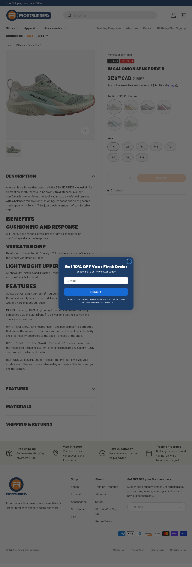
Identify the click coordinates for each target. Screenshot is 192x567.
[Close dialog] (129, 261)
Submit (96, 292)
